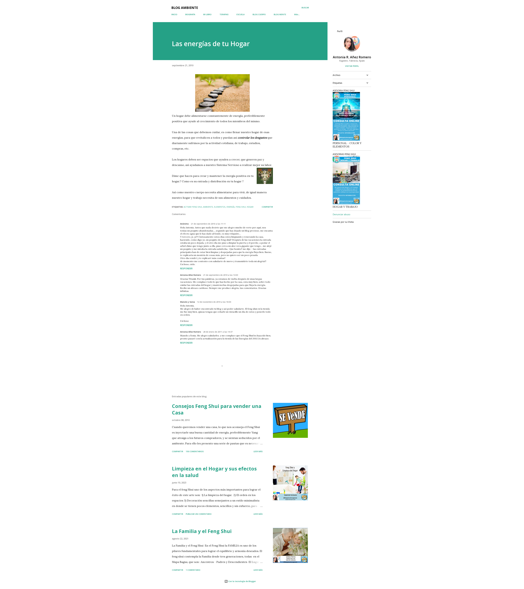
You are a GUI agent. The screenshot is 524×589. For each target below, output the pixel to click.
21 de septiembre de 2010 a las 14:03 (220, 275)
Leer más (258, 451)
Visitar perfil (352, 66)
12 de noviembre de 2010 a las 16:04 (214, 302)
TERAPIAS (224, 14)
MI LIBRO (207, 14)
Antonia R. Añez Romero (352, 57)
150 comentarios (195, 451)
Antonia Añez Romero (190, 275)
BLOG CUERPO (259, 14)
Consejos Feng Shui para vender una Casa (216, 409)
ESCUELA (240, 14)
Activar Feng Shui (193, 207)
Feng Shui (241, 207)
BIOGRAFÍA (190, 14)
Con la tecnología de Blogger (242, 581)
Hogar (250, 207)
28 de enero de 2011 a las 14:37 (218, 331)
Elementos (219, 207)
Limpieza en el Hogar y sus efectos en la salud (214, 472)
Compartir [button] (267, 207)
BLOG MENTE (280, 14)
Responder (186, 268)
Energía (231, 207)
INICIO (174, 14)
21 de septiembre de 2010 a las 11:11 (208, 223)
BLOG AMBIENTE (184, 7)
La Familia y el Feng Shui (202, 531)
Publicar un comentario (199, 514)
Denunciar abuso (341, 214)
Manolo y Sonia (187, 302)
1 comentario (193, 570)
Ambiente (208, 207)
